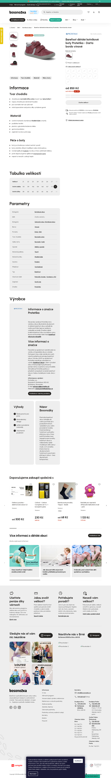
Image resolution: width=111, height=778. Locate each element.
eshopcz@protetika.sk (41, 387)
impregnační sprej (39, 154)
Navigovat (96, 635)
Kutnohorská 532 (96, 724)
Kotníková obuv (40, 212)
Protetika (38, 287)
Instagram (47, 635)
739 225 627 (61, 4)
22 (73, 71)
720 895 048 (96, 704)
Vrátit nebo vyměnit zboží (91, 614)
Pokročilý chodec (40, 277)
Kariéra (44, 718)
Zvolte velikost (83, 102)
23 (79, 71)
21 (68, 71)
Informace (14, 78)
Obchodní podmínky (48, 709)
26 (95, 71)
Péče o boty (46, 78)
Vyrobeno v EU (51, 277)
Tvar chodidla (25, 78)
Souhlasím (78, 761)
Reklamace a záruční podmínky (52, 701)
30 (84, 76)
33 (68, 82)
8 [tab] (62, 528)
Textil (36, 252)
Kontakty (45, 715)
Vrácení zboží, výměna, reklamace (53, 698)
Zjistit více (12, 619)
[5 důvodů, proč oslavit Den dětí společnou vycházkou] (87, 556)
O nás (11, 5)
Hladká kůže (39, 257)
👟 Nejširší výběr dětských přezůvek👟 (71, 1)
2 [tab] (20, 528)
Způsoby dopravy (47, 707)
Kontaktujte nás (63, 616)
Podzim (37, 262)
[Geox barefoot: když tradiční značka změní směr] (24, 556)
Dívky (36, 232)
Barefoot (38, 272)
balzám (26, 151)
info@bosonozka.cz (84, 693)
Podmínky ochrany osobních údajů (53, 712)
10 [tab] (76, 528)
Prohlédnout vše (95, 535)
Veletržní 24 (96, 706)
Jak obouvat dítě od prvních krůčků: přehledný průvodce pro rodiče (54, 572)
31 (89, 76)
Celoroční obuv (39, 222)
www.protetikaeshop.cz (44, 389)
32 (95, 76)
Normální (38, 242)
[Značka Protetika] (72, 34)
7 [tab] (55, 528)
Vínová (37, 227)
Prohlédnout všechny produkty (39, 393)
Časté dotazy (31, 5)
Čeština (89, 4)
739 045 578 (79, 4)
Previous (4, 505)
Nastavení (33, 774)
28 (73, 76)
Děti (40, 232)
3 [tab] (27, 528)
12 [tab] (91, 528)
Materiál (36, 78)
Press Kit (44, 721)
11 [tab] (83, 528)
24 (84, 71)
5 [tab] (41, 528)
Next (55, 186)
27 (68, 76)
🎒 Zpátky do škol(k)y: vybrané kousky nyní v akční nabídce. (44, 1)
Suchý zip (38, 282)
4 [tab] (34, 528)
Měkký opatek (39, 247)
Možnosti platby (47, 704)
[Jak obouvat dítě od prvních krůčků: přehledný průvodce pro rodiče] (55, 556)
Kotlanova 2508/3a (80, 707)
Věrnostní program (19, 5)
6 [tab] (48, 528)
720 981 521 (95, 721)
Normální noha (39, 237)
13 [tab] (98, 528)
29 (79, 76)
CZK (96, 4)
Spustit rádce (38, 616)
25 (90, 71)
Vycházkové (39, 267)
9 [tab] (69, 528)
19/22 (59, 511)
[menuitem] (17, 20)
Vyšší (43, 242)
